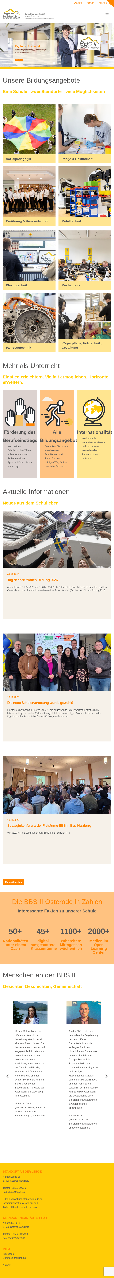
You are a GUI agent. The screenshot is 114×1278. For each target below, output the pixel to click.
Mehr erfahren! (19, 59)
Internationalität (94, 432)
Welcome (78, 3)
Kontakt (90, 3)
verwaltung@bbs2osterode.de (26, 1199)
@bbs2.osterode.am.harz (24, 1207)
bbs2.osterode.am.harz (26, 1203)
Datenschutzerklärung (14, 1258)
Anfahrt (6, 1265)
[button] (107, 15)
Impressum (8, 1254)
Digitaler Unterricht (27, 45)
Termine (103, 3)
